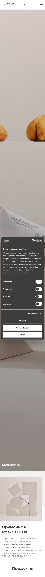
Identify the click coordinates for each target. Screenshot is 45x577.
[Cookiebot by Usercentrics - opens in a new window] (32, 240)
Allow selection (22, 328)
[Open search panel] (23, 5)
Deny (22, 335)
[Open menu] (41, 4)
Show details (32, 314)
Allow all (22, 321)
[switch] (38, 289)
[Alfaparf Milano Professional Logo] (9, 5)
